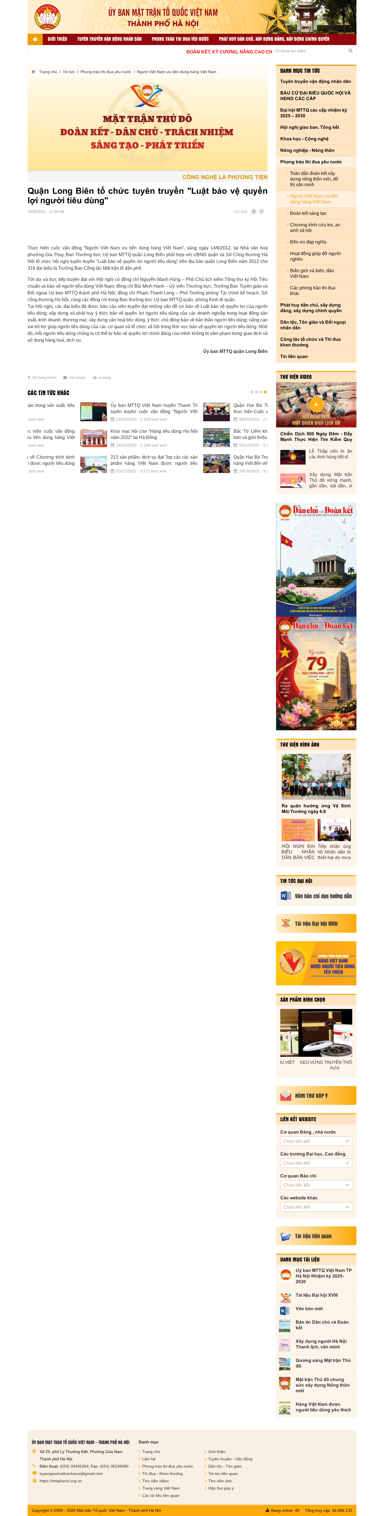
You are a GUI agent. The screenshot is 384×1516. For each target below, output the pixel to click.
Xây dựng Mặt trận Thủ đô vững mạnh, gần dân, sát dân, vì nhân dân (330, 480)
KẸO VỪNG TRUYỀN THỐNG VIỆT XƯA (316, 1065)
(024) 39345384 (74, 1466)
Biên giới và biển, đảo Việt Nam (312, 273)
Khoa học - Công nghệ (304, 138)
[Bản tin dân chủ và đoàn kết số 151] (316, 673)
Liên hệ (148, 1459)
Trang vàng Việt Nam (161, 1488)
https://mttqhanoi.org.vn (61, 1481)
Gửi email (77, 377)
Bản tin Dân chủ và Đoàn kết (322, 1325)
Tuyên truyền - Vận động (230, 1459)
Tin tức (69, 71)
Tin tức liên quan (223, 1473)
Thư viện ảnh (220, 1481)
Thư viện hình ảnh (299, 744)
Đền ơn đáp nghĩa (308, 242)
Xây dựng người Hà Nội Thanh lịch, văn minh (321, 1344)
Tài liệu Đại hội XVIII (317, 1295)
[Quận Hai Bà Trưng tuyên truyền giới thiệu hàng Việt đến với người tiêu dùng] (163, 463)
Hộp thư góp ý (221, 1488)
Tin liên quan (294, 356)
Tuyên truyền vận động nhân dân (109, 38)
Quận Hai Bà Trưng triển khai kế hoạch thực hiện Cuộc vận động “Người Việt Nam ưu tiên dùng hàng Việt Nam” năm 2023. (224, 409)
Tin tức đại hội (296, 880)
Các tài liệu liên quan (160, 1495)
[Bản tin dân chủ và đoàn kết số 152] (316, 560)
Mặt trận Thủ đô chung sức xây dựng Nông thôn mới (323, 1385)
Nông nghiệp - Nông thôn (307, 150)
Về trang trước (44, 377)
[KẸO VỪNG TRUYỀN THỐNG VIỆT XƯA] (316, 1033)
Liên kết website (298, 1119)
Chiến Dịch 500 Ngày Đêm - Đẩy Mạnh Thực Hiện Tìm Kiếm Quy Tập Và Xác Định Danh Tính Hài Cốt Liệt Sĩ (316, 436)
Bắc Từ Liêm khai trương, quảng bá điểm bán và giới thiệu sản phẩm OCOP (224, 434)
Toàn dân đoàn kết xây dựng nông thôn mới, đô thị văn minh (314, 179)
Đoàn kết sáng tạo (308, 213)
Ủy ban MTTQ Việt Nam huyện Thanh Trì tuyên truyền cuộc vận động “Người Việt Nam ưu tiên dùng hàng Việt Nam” (101, 409)
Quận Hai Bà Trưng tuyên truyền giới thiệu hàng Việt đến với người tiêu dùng (224, 460)
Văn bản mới (309, 1308)
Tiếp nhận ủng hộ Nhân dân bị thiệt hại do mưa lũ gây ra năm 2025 (334, 852)
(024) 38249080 (114, 1466)
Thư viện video (296, 376)
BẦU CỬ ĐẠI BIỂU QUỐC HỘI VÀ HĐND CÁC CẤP (315, 96)
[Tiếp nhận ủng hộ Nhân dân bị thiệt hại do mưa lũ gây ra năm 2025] (334, 830)
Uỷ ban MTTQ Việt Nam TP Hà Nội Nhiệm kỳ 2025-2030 (324, 1276)
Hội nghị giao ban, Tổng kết (309, 127)
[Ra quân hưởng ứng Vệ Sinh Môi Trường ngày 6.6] (316, 777)
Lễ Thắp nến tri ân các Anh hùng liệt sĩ (330, 454)
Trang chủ (48, 71)
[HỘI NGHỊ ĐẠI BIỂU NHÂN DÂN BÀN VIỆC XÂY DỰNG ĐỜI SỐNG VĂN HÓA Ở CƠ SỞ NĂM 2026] (298, 830)
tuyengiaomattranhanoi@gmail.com (71, 1473)
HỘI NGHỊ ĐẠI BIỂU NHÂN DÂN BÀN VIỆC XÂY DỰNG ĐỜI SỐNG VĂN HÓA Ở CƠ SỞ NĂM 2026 (298, 852)
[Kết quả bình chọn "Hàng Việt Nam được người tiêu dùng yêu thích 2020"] (316, 963)
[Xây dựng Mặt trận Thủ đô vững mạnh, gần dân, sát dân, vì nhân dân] (293, 480)
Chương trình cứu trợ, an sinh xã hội (315, 227)
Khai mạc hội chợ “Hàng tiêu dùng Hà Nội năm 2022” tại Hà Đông (101, 434)
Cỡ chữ (240, 212)
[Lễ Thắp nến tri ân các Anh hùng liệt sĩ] (293, 457)
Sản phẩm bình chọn (302, 999)
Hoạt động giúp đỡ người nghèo (315, 256)
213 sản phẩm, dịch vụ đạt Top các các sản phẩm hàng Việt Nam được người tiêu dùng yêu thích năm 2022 (101, 461)
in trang (104, 377)
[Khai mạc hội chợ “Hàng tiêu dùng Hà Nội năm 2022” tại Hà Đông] (41, 437)
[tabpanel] (147, 441)
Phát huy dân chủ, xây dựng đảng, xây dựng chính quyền (274, 38)
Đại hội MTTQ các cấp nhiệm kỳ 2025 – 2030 (313, 113)
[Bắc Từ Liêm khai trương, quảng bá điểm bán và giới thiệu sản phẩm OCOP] (163, 437)
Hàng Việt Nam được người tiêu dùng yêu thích (323, 1407)
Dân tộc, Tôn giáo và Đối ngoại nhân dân (313, 325)
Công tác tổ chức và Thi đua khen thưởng (310, 342)
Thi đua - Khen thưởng (162, 1473)
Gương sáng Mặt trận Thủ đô (323, 1363)
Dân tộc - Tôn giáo (224, 1466)
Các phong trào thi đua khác (312, 290)
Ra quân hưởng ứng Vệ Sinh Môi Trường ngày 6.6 (316, 808)
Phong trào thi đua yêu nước (180, 38)
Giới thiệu (57, 38)
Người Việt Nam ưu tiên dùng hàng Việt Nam (176, 71)
